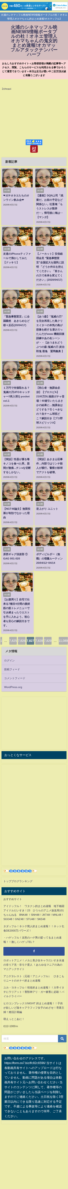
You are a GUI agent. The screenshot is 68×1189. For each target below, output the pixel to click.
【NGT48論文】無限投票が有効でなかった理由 (16, 513)
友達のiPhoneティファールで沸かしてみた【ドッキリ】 (17, 258)
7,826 (22, 640)
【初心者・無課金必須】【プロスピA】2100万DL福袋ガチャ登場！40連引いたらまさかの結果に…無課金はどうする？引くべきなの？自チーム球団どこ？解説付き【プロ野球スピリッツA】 (50, 405)
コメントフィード (14, 678)
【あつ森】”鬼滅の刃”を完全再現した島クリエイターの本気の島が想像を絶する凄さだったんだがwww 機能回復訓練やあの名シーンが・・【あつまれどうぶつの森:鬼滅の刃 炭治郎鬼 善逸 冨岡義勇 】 (50, 333)
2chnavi (6, 88)
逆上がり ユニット (47, 508)
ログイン (9, 660)
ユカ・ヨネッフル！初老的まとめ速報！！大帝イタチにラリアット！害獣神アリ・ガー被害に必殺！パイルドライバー (33, 991)
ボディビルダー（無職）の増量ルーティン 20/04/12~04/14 (49, 558)
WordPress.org (13, 687)
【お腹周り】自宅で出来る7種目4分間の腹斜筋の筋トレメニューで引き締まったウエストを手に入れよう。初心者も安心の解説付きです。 (16, 612)
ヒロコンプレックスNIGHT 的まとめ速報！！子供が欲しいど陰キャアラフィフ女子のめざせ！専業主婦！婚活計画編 (33, 1007)
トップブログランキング (17, 881)
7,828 (39, 640)
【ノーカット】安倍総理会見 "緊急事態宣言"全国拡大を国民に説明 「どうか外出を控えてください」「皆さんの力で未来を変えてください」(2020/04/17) (50, 266)
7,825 (13, 640)
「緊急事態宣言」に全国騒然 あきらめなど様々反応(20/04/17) (16, 320)
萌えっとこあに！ (14, 1019)
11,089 (63, 640)
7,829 (48, 640)
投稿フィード (12, 669)
